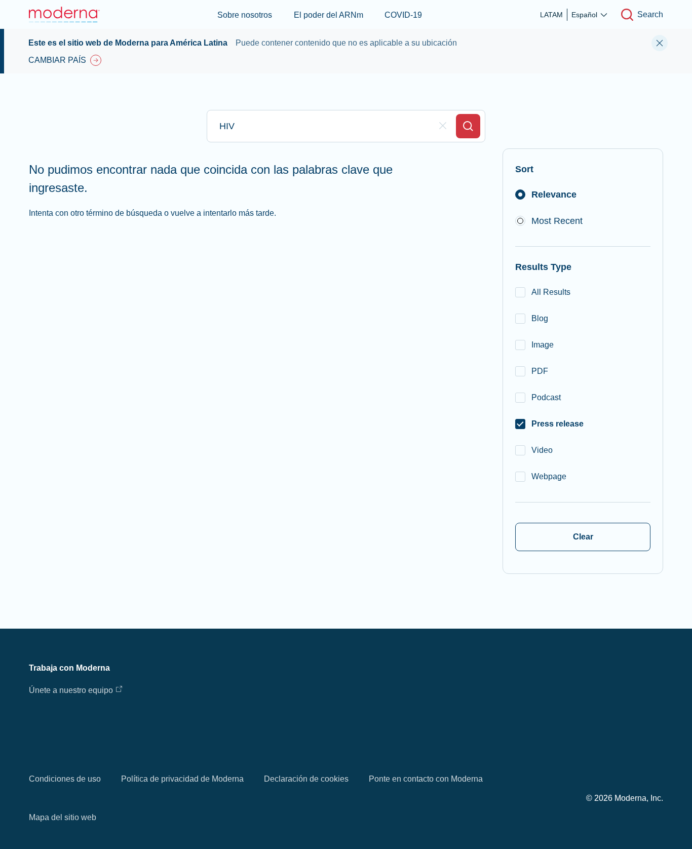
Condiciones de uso (65, 779)
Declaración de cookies (306, 779)
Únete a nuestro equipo (71, 690)
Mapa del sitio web (62, 817)
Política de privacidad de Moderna (182, 779)
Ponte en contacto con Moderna (426, 779)
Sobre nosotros (244, 15)
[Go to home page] (64, 14)
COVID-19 (403, 15)
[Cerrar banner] (659, 43)
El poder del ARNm (328, 15)
